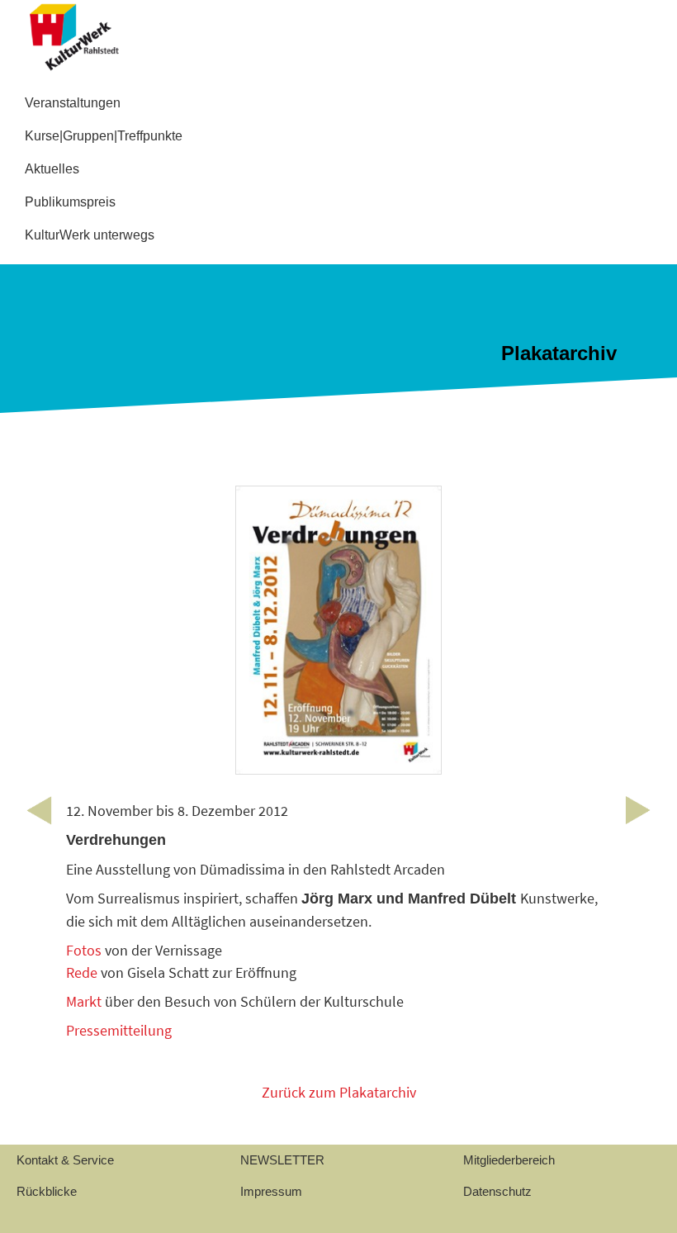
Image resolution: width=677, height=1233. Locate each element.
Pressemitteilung (119, 1030)
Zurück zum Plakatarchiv (339, 1092)
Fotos (84, 950)
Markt (84, 1001)
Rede (83, 972)
